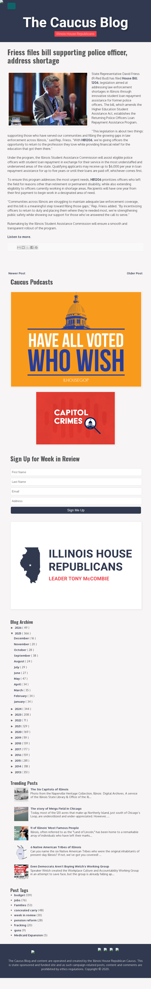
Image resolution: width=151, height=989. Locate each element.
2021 (18, 726)
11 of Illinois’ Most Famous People (54, 828)
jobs (17, 900)
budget (19, 895)
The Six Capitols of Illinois (49, 789)
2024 (18, 709)
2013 (18, 772)
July (17, 667)
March (19, 690)
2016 (18, 755)
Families (20, 905)
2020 (18, 732)
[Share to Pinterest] (36, 247)
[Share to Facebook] (32, 247)
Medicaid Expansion (28, 935)
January (20, 701)
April (18, 684)
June (17, 673)
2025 (18, 633)
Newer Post (16, 273)
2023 (18, 714)
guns (17, 930)
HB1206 (86, 140)
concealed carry (25, 910)
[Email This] (19, 247)
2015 (18, 760)
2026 (18, 628)
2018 (18, 743)
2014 (18, 766)
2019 (18, 737)
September (22, 655)
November (22, 644)
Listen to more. (19, 237)
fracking (20, 925)
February (21, 696)
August (19, 661)
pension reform (25, 920)
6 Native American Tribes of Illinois (55, 847)
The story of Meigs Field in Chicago (56, 808)
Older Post (135, 273)
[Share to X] (27, 247)
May (17, 678)
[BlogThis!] (23, 247)
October (20, 650)
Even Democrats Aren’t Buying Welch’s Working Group (69, 866)
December (22, 638)
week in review (25, 915)
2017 (18, 749)
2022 (18, 720)
